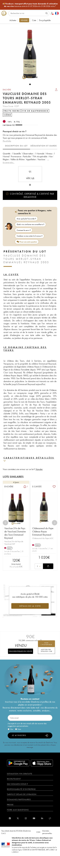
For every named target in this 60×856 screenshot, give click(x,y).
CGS (38, 832)
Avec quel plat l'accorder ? (26, 218)
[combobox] (39, 566)
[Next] (54, 522)
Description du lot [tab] (16, 145)
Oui (11, 729)
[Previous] (5, 522)
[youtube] (34, 818)
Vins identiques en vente (20, 651)
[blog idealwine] (50, 818)
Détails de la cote (30, 606)
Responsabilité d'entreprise (21, 789)
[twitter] (18, 818)
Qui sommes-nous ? (17, 784)
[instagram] (26, 818)
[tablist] (30, 145)
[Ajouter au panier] (48, 566)
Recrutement (14, 779)
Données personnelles (47, 832)
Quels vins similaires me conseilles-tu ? (30, 224)
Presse (10, 804)
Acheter (12, 20)
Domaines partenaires (19, 799)
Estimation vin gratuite (19, 773)
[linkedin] (42, 818)
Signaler (39, 469)
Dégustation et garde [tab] (44, 145)
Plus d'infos (7, 141)
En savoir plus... (8, 162)
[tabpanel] (30, 158)
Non (19, 729)
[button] (28, 53)
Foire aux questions (18, 809)
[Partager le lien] (56, 90)
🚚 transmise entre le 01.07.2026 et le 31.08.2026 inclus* (30, 4)
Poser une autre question (28, 242)
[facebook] (10, 818)
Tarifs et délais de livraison (21, 794)
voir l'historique (46, 644)
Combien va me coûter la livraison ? (29, 236)
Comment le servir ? (24, 230)
